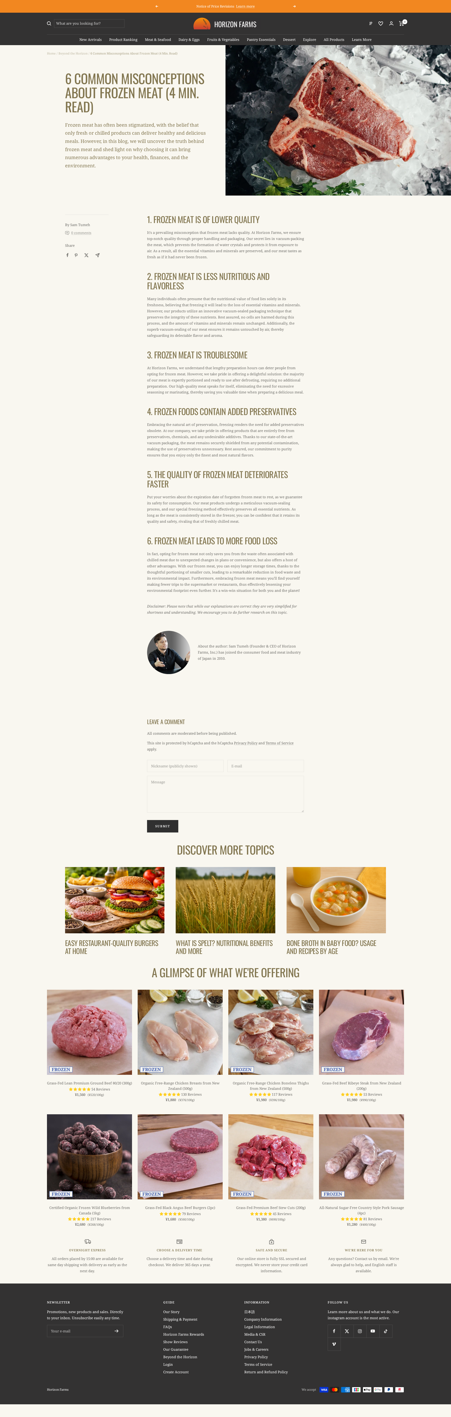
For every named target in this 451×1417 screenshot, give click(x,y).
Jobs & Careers (256, 1349)
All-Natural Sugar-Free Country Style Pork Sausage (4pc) (361, 1210)
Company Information (263, 1319)
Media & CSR (254, 1334)
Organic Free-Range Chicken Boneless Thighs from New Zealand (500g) (271, 1086)
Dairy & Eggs (189, 39)
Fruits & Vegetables (223, 39)
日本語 (249, 1311)
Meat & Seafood (158, 39)
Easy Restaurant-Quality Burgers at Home (111, 947)
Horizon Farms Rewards (183, 1334)
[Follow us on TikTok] (385, 1331)
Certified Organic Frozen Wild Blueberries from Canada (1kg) (89, 1210)
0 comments (81, 232)
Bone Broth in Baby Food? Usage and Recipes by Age (331, 947)
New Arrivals (90, 39)
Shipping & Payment (180, 1319)
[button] (80, 1089)
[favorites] (381, 23)
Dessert (289, 39)
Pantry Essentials (261, 39)
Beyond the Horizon (73, 53)
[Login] (391, 23)
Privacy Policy (245, 743)
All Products (334, 39)
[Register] (117, 1331)
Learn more (245, 6)
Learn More (362, 39)
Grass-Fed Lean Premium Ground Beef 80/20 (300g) (89, 1083)
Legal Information (259, 1326)
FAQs (167, 1326)
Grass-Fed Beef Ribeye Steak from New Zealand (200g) (361, 1086)
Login (168, 1364)
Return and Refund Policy (266, 1372)
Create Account (176, 1372)
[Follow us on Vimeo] (334, 1344)
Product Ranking (123, 39)
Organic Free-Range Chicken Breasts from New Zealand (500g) (180, 1086)
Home (51, 53)
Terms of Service (280, 743)
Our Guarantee (175, 1349)
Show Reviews (175, 1341)
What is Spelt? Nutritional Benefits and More (224, 947)
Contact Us (253, 1341)
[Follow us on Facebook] (334, 1331)
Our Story (171, 1311)
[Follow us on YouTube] (372, 1331)
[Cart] (401, 23)
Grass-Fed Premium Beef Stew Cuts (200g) (271, 1207)
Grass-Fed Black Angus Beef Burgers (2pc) (180, 1207)
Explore (309, 39)
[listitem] (67, 255)
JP (370, 23)
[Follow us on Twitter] (347, 1331)
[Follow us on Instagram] (360, 1331)
